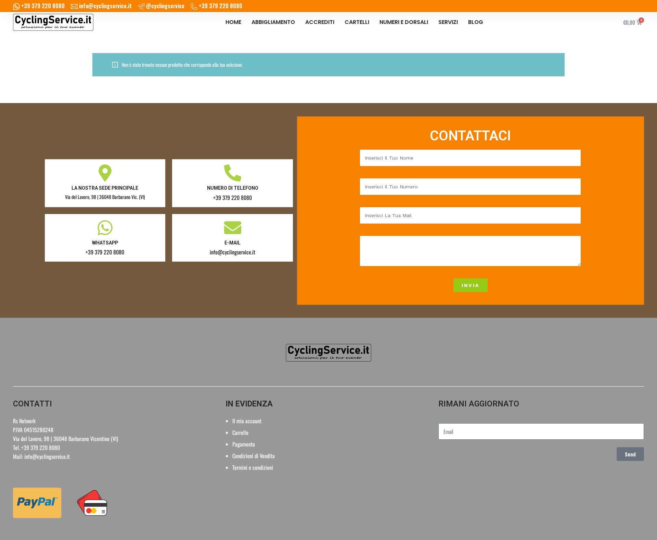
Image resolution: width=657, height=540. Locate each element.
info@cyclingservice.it (47, 456)
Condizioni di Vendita (253, 456)
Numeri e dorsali (403, 22)
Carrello (240, 432)
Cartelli (357, 22)
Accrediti (319, 22)
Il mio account (246, 421)
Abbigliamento (273, 22)
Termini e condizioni (252, 467)
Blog (475, 22)
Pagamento (243, 444)
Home (233, 22)
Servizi (448, 22)
